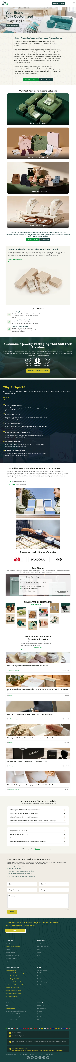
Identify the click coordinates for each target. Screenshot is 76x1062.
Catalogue (45, 239)
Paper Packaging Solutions (44, 982)
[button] (71, 18)
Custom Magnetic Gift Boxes (14, 979)
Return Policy (49, 1054)
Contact (37, 849)
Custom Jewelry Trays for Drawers (15, 982)
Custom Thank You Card (12, 987)
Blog (7, 1005)
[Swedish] (58, 1028)
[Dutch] (12, 1028)
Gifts (38, 949)
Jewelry (39, 944)
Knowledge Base (10, 1008)
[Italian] (34, 1028)
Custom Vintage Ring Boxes (13, 993)
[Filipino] (17, 1028)
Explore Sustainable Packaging (38, 370)
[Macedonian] (42, 1028)
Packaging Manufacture (12, 955)
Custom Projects (42, 970)
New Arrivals (41, 976)
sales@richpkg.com (18, 1036)
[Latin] (39, 1028)
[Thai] (64, 1028)
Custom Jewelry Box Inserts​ (13, 990)
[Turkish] (67, 1028)
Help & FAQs (41, 1005)
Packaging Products (11, 958)
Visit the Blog (38, 647)
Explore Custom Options (15, 259)
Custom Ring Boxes (11, 970)
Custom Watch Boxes (12, 996)
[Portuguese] (50, 1028)
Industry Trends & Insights (13, 1017)
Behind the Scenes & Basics (13, 1014)
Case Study (40, 1014)
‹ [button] (55, 591)
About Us (8, 944)
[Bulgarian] (6, 1028)
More (38, 955)
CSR (7, 961)
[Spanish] (56, 1028)
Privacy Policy (40, 1054)
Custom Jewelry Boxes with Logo (15, 973)
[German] (28, 1028)
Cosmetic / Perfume (43, 946)
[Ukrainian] (70, 1028)
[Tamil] (61, 1028)
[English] (14, 1028)
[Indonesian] (31, 1028)
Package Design (10, 952)
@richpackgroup (36, 604)
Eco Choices (40, 979)
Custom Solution (46, 80)
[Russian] (53, 1028)
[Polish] (47, 1028)
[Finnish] (20, 1028)
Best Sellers (40, 973)
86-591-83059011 (17, 1032)
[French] (23, 1028)
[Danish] (9, 1028)
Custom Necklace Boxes (12, 976)
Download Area (41, 1008)
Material (39, 1011)
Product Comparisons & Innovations (16, 1011)
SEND (12, 912)
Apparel (39, 952)
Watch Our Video (31, 80)
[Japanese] (37, 1028)
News (7, 1023)
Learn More (6, 397)
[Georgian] (26, 1028)
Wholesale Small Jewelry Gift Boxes (16, 985)
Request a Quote (32, 239)
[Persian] (45, 1028)
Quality (39, 1017)
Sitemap (39, 1020)
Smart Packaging (42, 985)
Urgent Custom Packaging (13, 946)
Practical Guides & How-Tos (13, 1020)
